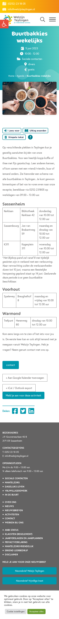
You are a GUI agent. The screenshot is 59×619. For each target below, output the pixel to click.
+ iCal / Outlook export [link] (19, 388)
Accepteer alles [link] (36, 611)
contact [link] (10, 365)
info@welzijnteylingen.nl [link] (21, 9)
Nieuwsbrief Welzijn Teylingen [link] (29, 570)
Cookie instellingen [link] (16, 611)
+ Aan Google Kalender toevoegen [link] (25, 377)
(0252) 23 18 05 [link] (16, 3)
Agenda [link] (20, 75)
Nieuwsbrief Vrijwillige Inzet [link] (29, 580)
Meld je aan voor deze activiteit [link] (23, 395)
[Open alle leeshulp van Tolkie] (30, 137)
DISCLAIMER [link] (11, 554)
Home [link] (11, 75)
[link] (4, 24)
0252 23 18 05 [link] (12, 451)
